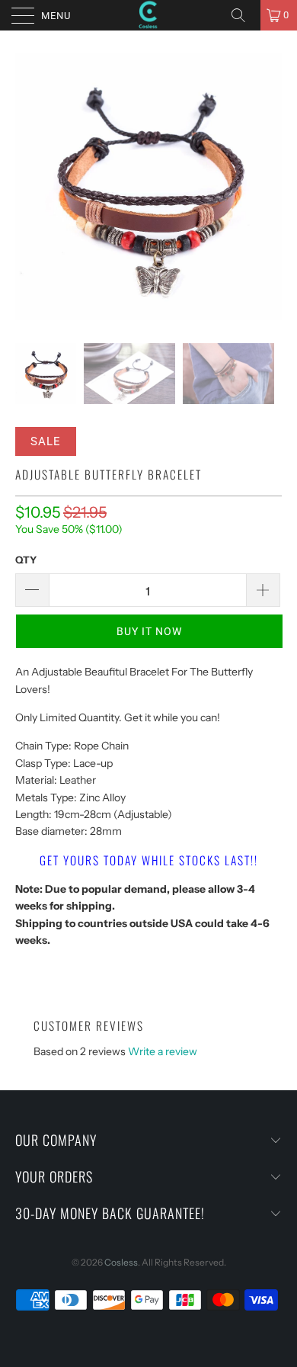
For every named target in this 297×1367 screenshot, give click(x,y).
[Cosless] (149, 15)
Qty (26, 560)
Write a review (162, 1051)
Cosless (121, 1262)
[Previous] (29, 186)
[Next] (267, 186)
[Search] (243, 15)
